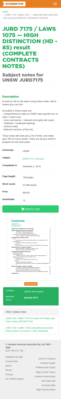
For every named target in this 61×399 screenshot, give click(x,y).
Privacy (9, 374)
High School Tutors (46, 372)
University (7, 149)
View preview (31, 283)
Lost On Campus (47, 358)
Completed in (9, 165)
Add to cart (32, 209)
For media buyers (14, 378)
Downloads (8, 199)
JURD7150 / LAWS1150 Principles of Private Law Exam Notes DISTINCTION (30, 320)
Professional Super (46, 367)
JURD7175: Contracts (33, 158)
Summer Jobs (49, 385)
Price (5, 191)
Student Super (48, 362)
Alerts (8, 365)
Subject (6, 157)
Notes (5, 11)
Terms (8, 370)
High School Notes (46, 389)
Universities (11, 361)
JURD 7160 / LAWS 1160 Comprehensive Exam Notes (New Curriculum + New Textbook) (29, 329)
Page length (8, 176)
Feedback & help (14, 356)
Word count (8, 183)
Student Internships (45, 376)
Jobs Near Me (48, 380)
